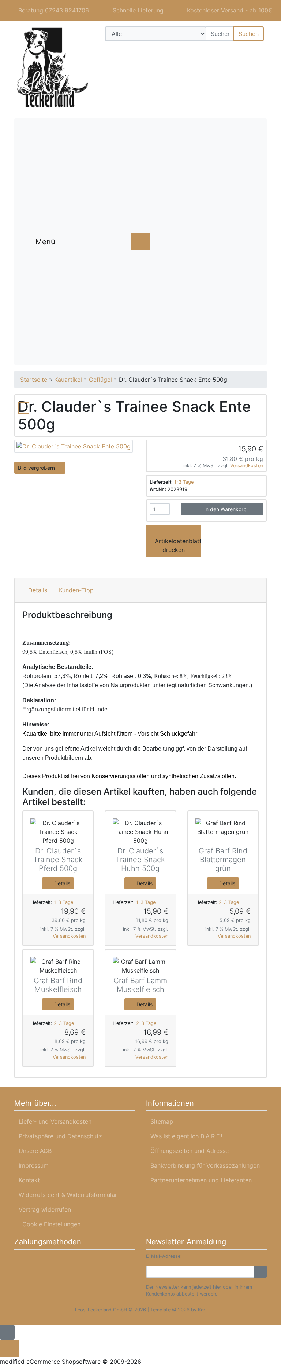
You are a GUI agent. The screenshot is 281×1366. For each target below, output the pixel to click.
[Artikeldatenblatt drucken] (23, 406)
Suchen (249, 33)
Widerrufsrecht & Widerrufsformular (68, 1194)
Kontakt (29, 1180)
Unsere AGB (35, 1150)
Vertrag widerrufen (45, 1209)
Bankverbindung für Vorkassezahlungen (205, 1165)
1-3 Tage (184, 482)
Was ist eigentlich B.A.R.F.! (186, 1136)
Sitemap (161, 1121)
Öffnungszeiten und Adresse (189, 1150)
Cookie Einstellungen (49, 1224)
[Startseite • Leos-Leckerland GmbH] (53, 68)
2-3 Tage (229, 902)
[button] (235, 51)
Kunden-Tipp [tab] (76, 590)
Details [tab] (37, 590)
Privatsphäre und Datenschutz (60, 1136)
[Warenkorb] (256, 51)
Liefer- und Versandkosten (55, 1121)
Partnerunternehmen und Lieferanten (201, 1180)
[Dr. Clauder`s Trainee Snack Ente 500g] (73, 445)
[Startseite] (215, 51)
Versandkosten (246, 465)
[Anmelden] (260, 1272)
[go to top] (7, 1332)
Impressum (34, 1165)
